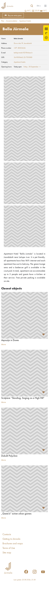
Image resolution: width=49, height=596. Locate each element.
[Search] (32, 6)
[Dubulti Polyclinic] (24, 431)
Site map (7, 552)
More (3, 345)
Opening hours (6, 67)
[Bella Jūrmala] (24, 97)
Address (4, 43)
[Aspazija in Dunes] (24, 315)
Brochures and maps (13, 543)
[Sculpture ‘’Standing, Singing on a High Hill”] (24, 373)
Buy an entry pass (15, 16)
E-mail (3, 53)
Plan (2, 21)
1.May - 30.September (30, 67)
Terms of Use (9, 548)
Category (4, 62)
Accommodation (11, 21)
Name (3, 38)
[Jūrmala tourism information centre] (7, 6)
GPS (2, 57)
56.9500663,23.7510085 (23, 57)
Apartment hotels (25, 21)
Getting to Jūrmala (11, 539)
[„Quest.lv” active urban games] (24, 488)
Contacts (7, 534)
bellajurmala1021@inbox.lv (23, 53)
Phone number (6, 48)
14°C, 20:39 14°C (37, 11)
